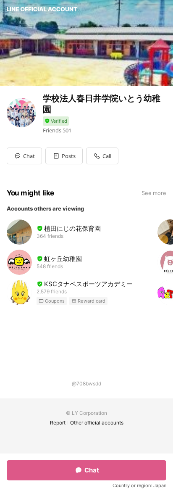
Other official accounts (96, 422)
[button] (64, 156)
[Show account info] (56, 121)
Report (58, 422)
